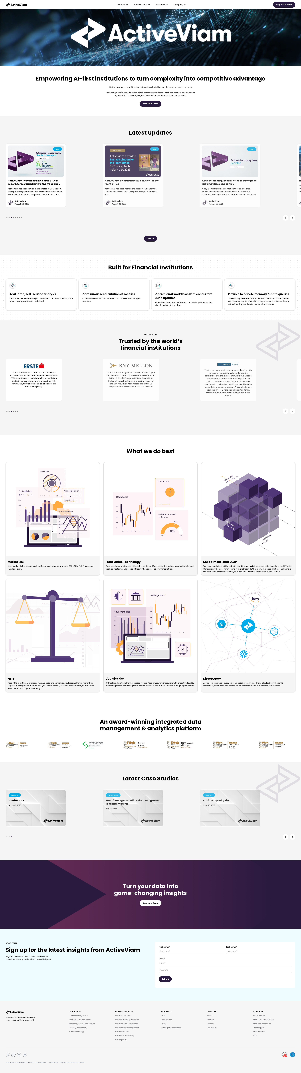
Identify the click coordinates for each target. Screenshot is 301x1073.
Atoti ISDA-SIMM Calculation (126, 1024)
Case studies (166, 1020)
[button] (122, 4)
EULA (255, 1035)
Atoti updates (259, 1031)
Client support (259, 1028)
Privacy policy (41, 1062)
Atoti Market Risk (122, 1031)
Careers (210, 1024)
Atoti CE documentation (263, 1020)
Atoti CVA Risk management (127, 1028)
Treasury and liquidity (78, 1028)
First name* (164, 947)
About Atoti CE (259, 1016)
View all (150, 238)
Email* (162, 958)
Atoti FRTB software (123, 1016)
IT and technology (76, 1031)
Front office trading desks (80, 1020)
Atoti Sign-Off (121, 1039)
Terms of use (53, 1062)
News (163, 1016)
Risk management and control (82, 1024)
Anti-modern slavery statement (73, 1062)
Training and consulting (171, 1028)
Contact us (212, 1028)
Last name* (231, 947)
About (209, 1016)
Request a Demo (150, 103)
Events (163, 1024)
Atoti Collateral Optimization (127, 1020)
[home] (16, 5)
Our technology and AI (78, 1016)
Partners (210, 1020)
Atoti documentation (262, 1024)
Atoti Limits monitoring (124, 1035)
